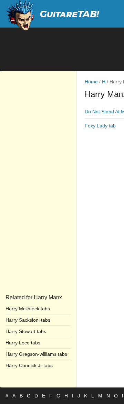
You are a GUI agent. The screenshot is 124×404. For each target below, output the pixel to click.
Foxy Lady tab (100, 125)
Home (91, 81)
